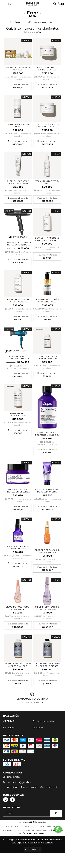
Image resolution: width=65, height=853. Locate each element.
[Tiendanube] (32, 823)
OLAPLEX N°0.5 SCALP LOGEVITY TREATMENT (18, 182)
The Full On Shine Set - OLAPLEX (18, 68)
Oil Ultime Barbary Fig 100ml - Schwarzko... (47, 608)
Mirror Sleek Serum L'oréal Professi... (18, 547)
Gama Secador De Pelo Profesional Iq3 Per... (18, 243)
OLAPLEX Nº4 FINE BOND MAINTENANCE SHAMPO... (47, 239)
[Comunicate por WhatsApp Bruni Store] (58, 829)
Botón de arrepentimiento (32, 833)
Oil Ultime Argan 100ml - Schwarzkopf (47, 551)
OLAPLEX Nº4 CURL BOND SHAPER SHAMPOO (18, 664)
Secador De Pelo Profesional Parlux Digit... (18, 357)
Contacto (37, 727)
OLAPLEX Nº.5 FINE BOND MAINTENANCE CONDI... (18, 300)
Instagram (9, 727)
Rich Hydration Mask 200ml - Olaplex (47, 68)
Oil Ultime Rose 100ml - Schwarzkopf (18, 608)
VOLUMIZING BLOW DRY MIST (47, 182)
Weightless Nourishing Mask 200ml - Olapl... (47, 125)
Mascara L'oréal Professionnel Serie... (18, 490)
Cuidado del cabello (43, 721)
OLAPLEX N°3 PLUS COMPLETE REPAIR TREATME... (47, 357)
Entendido (32, 849)
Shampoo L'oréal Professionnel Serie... (47, 433)
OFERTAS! (9, 721)
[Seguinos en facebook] (12, 799)
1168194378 (13, 777)
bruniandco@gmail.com (20, 782)
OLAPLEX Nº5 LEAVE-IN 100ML (18, 125)
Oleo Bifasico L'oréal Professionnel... (47, 300)
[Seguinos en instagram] (5, 799)
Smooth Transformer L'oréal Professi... (47, 490)
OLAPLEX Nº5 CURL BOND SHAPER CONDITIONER (47, 664)
